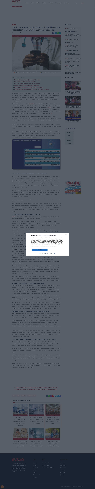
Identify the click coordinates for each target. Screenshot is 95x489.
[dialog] (47, 244)
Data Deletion (41, 253)
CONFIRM (40, 249)
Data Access (47, 253)
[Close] (66, 235)
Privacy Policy (53, 253)
